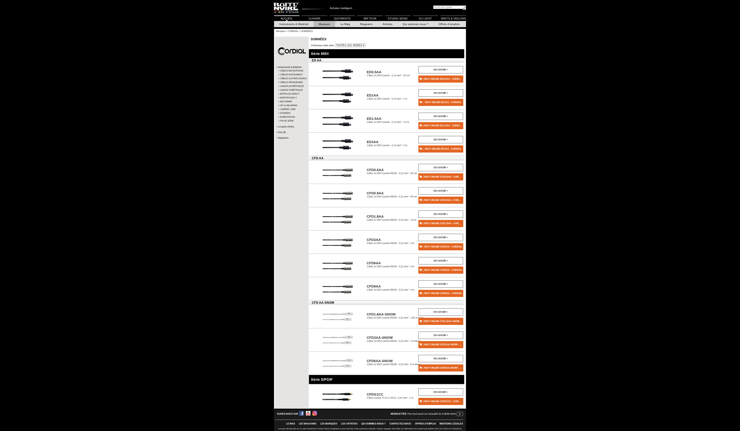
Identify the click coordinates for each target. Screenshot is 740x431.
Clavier (314, 18)
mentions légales (451, 423)
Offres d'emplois (449, 24)
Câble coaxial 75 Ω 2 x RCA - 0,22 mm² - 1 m (390, 395)
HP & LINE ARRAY (288, 105)
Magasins (366, 24)
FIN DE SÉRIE (287, 121)
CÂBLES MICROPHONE (291, 71)
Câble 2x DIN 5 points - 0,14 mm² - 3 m (387, 143)
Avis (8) (282, 132)
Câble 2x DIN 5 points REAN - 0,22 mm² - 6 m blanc (394, 362)
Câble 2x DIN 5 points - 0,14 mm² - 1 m (387, 96)
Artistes (387, 24)
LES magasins (307, 423)
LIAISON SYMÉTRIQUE (291, 90)
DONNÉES (285, 113)
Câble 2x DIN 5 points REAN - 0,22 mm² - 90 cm (392, 194)
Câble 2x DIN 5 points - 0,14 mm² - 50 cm (388, 73)
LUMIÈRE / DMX (288, 109)
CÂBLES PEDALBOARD (291, 82)
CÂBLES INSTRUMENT (291, 74)
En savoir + (441, 69)
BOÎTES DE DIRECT (290, 94)
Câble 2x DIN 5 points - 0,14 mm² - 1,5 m (388, 120)
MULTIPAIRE (286, 101)
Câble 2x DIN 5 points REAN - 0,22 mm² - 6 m (390, 264)
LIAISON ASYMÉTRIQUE (291, 86)
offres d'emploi (425, 423)
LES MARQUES (328, 423)
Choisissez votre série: (323, 45)
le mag (290, 423)
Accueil (287, 18)
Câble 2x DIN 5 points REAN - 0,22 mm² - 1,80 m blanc (395, 315)
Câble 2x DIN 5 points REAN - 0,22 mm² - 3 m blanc (394, 339)
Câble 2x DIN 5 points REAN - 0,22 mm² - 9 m (390, 287)
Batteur (370, 18)
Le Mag (345, 24)
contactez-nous (400, 423)
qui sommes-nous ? (373, 423)
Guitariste (342, 18)
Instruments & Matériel (294, 24)
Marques (324, 24)
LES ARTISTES (349, 423)
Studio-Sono (398, 18)
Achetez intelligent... (342, 8)
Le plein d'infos (286, 126)
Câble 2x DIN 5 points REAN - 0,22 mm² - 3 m (390, 241)
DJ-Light (425, 18)
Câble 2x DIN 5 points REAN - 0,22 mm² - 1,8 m (391, 218)
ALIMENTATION (287, 117)
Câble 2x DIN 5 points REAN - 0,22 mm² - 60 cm (392, 171)
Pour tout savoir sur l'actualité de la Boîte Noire (431, 414)
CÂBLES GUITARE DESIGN (291, 78)
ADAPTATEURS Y (288, 97)
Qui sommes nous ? (415, 24)
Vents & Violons (453, 18)
